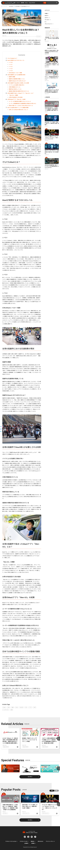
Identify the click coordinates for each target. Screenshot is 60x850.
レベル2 (10, 66)
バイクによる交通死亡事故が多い (16, 85)
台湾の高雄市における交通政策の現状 (16, 74)
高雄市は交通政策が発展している (16, 78)
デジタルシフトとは (23, 841)
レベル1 (10, 64)
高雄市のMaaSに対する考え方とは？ (17, 81)
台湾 (8, 707)
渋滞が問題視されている (14, 87)
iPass (17, 707)
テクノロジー (39, 36)
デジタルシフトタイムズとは (11, 841)
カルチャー (47, 17)
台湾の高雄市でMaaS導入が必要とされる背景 (18, 83)
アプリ (30, 707)
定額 (11, 709)
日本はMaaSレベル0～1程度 (15, 72)
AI (45, 21)
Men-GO (21, 707)
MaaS (4, 707)
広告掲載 (26, 843)
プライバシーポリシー (50, 841)
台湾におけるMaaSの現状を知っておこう (18, 109)
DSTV (44, 2)
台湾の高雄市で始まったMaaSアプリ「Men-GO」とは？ (20, 93)
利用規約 (33, 843)
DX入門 (46, 15)
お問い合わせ (40, 841)
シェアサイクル (5, 709)
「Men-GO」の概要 (13, 95)
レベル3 (10, 68)
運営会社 (32, 841)
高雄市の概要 (12, 76)
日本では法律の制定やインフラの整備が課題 (17, 107)
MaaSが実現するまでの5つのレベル (15, 60)
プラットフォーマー (48, 23)
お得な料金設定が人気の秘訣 (15, 97)
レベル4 (10, 70)
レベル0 (10, 62)
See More (30, 776)
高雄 (12, 707)
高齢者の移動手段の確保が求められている (19, 91)
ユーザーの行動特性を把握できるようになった (20, 101)
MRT (35, 707)
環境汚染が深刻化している (15, 89)
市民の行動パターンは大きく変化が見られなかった (21, 105)
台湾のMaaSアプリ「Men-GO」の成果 (16, 99)
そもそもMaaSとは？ (12, 58)
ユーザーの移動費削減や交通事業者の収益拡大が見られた (22, 103)
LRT (26, 707)
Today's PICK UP (5, 746)
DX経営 (46, 13)
